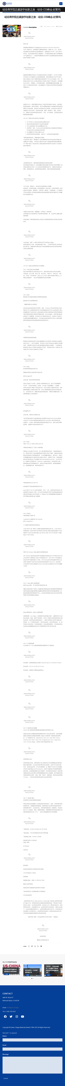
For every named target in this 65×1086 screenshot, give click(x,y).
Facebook (29, 946)
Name (5, 1036)
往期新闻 (60, 26)
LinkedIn (35, 946)
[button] (31, 978)
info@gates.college (12, 1008)
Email (41, 946)
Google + (38, 946)
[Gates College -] (7, 3)
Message (6, 1054)
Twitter (32, 946)
